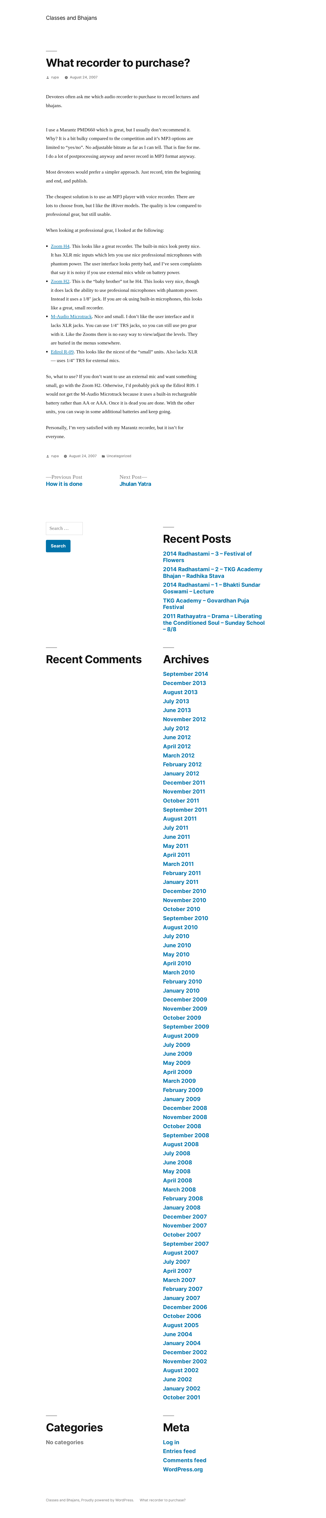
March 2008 (179, 1189)
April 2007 (177, 1271)
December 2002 (185, 1352)
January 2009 (181, 1099)
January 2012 (181, 773)
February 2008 (183, 1198)
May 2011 (176, 846)
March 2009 (179, 1080)
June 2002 (177, 1379)
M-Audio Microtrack (71, 316)
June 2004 (177, 1334)
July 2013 (176, 701)
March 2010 (179, 972)
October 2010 (181, 909)
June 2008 (177, 1162)
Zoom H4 (60, 246)
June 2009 (177, 1053)
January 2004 (182, 1343)
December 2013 (184, 683)
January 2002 (181, 1388)
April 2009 (177, 1072)
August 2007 (180, 1252)
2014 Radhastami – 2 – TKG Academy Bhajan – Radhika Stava (213, 572)
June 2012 (177, 737)
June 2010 (177, 945)
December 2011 (184, 782)
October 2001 (181, 1397)
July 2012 (176, 728)
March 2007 (179, 1280)
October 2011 (181, 800)
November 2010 (184, 900)
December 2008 (185, 1108)
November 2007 (185, 1225)
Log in (171, 1442)
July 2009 (176, 1044)
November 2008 (185, 1117)
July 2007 (176, 1261)
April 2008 (177, 1180)
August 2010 (180, 927)
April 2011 (176, 854)
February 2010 (182, 981)
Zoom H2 (60, 281)
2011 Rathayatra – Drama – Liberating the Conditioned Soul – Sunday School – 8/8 (214, 623)
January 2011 (180, 882)
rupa (55, 77)
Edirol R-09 (62, 352)
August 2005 (181, 1325)
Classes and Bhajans (71, 17)
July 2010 (176, 936)
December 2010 (184, 891)
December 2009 (185, 999)
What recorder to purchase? (163, 1500)
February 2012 (182, 764)
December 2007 (185, 1216)
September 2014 (185, 674)
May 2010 (176, 954)
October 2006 (182, 1316)
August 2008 (181, 1144)
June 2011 (176, 836)
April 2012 (177, 746)
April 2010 (177, 963)
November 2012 (184, 719)
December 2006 (185, 1307)
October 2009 (182, 1017)
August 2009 (181, 1035)
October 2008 (182, 1126)
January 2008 (181, 1207)
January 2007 (181, 1298)
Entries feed (179, 1451)
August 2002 (181, 1370)
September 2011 (185, 809)
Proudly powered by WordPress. (108, 1500)
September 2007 (186, 1243)
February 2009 (183, 1090)
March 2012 (179, 755)
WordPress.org (183, 1469)
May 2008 (176, 1171)
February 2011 (182, 873)
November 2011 (184, 791)
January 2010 (181, 990)
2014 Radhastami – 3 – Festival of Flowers (207, 557)
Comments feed (184, 1460)
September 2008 (186, 1135)
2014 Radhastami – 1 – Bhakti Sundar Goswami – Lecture (211, 588)
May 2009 (176, 1062)
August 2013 (180, 692)
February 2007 (183, 1289)
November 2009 (185, 1008)
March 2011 (178, 864)
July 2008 (176, 1153)
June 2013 (177, 710)
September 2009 (186, 1026)
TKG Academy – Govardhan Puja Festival (206, 604)
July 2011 (175, 827)
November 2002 (185, 1361)
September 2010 (185, 918)
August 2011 (180, 818)
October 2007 (182, 1234)
